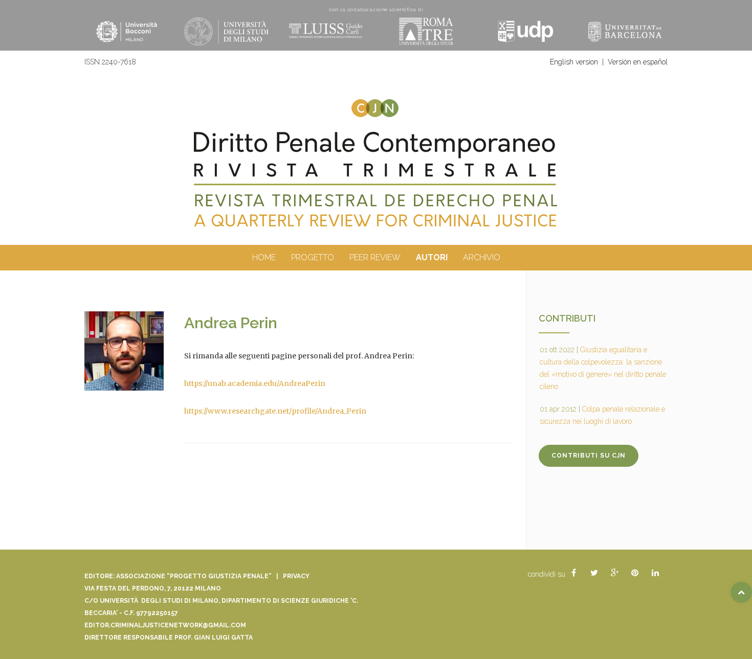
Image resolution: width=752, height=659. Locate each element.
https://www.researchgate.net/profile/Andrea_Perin (275, 411)
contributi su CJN (588, 455)
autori (432, 257)
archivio (481, 257)
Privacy (296, 576)
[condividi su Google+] (614, 573)
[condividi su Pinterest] (635, 573)
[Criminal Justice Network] (376, 103)
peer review (375, 257)
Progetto (312, 257)
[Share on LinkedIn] (655, 573)
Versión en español (638, 62)
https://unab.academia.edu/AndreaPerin (254, 383)
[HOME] (376, 180)
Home (264, 257)
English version (574, 62)
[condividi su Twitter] (594, 573)
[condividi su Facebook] (573, 573)
